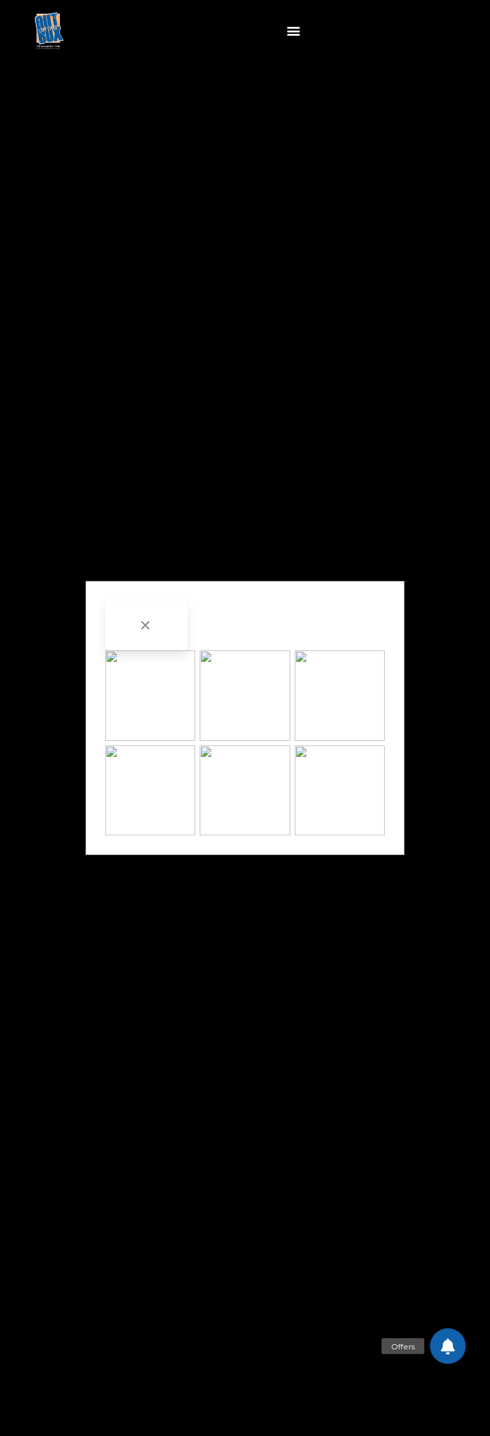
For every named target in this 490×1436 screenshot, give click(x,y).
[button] (293, 30)
